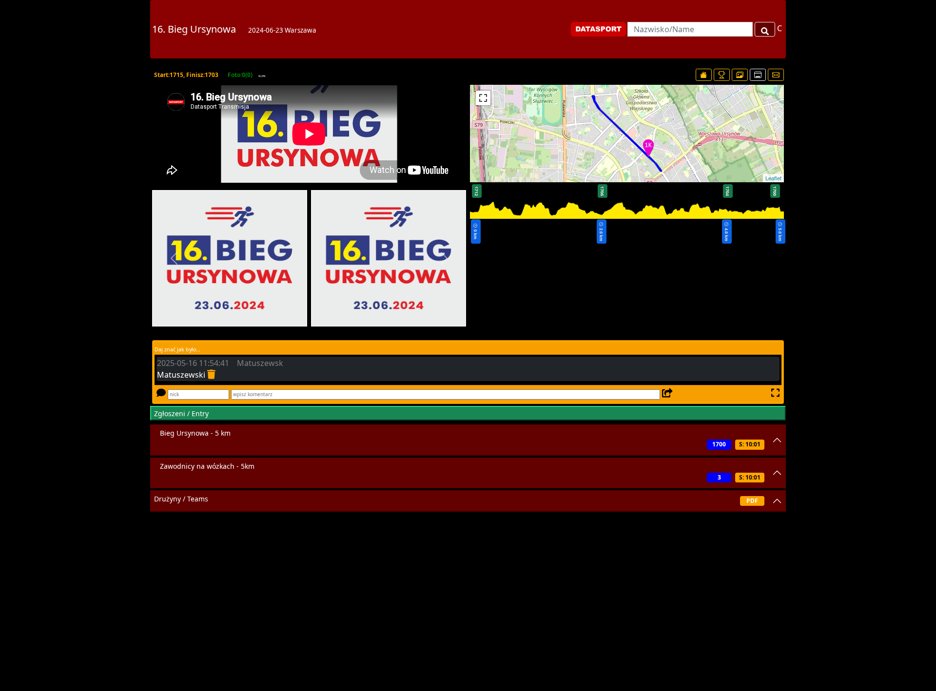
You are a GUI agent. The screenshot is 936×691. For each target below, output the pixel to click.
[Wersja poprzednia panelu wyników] (758, 75)
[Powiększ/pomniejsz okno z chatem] (774, 393)
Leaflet (773, 178)
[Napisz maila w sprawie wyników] (776, 75)
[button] (174, 258)
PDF (752, 501)
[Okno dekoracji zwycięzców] (722, 75)
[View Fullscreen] (483, 98)
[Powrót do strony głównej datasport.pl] (704, 75)
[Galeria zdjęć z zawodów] (740, 75)
